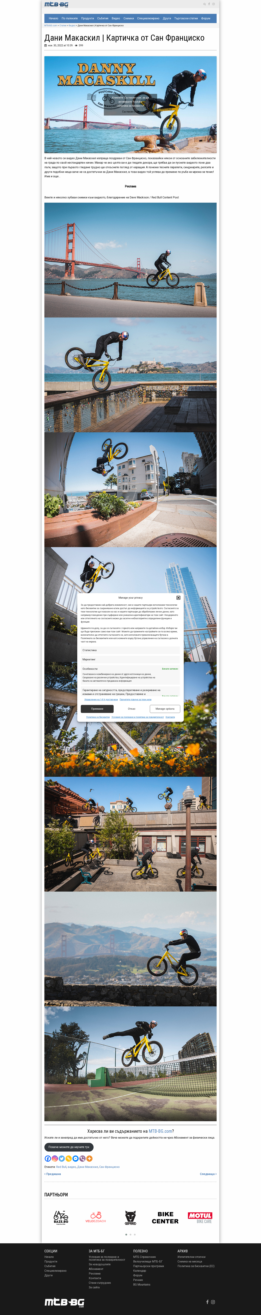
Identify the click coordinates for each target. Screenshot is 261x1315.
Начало (53, 18)
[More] (89, 1158)
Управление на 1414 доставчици (101, 699)
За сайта (94, 1287)
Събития (102, 18)
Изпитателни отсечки (191, 1257)
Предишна (53, 1174)
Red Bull (61, 1167)
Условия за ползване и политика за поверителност (138, 717)
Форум (205, 18)
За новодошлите (100, 1264)
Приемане (97, 709)
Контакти (170, 717)
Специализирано (148, 18)
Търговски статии (186, 18)
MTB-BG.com (160, 1131)
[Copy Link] (69, 1158)
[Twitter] (62, 1158)
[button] (178, 598)
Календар (139, 1270)
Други (167, 18)
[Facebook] (48, 1158)
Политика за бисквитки (98, 717)
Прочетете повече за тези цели (135, 699)
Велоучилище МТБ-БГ (148, 1261)
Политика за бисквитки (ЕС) (196, 1266)
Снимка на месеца (190, 1261)
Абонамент (96, 1269)
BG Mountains (141, 1284)
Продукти (87, 18)
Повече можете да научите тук (68, 1147)
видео (72, 1167)
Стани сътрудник (100, 1282)
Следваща (207, 1174)
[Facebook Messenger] (75, 1158)
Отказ (131, 709)
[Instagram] (55, 1158)
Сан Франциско (109, 1167)
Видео (116, 18)
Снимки (129, 18)
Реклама (94, 1273)
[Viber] (82, 1158)
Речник (138, 1280)
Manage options (165, 709)
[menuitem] (53, 18)
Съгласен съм (130, 111)
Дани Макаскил (87, 1167)
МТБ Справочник (144, 1257)
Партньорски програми (148, 1266)
